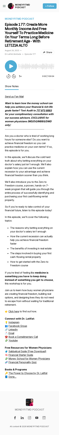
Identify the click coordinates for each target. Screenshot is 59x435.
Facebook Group (17, 325)
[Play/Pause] (11, 66)
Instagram (13, 322)
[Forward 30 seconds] (14, 76)
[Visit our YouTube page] (36, 417)
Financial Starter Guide (20, 354)
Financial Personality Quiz (22, 362)
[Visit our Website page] (44, 417)
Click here (13, 311)
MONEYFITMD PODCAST (22, 6)
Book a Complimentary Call (23, 336)
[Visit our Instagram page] (29, 417)
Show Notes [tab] (12, 86)
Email (11, 333)
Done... (12, 376)
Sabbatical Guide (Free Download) (27, 351)
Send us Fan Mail (14, 96)
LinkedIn (13, 329)
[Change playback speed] (20, 76)
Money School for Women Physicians (29, 358)
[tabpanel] (29, 238)
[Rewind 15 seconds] (8, 76)
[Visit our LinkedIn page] (22, 417)
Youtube (13, 340)
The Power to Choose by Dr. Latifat (27, 373)
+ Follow (49, 6)
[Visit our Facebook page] (14, 417)
